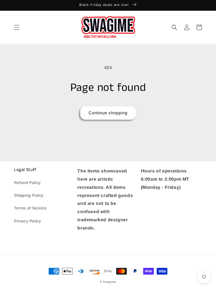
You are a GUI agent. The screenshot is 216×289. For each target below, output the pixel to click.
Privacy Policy (27, 221)
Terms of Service (30, 208)
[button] (17, 27)
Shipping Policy (29, 195)
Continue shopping (108, 112)
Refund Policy (27, 182)
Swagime (109, 281)
